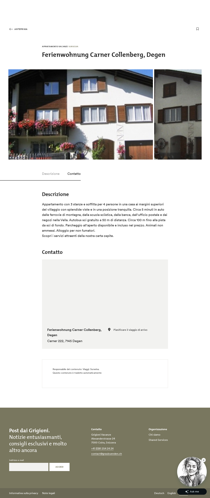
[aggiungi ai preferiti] (197, 29)
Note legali (48, 493)
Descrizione (51, 174)
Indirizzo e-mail (16, 460)
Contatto (74, 174)
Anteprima (21, 29)
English (172, 493)
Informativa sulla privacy (23, 493)
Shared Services (158, 439)
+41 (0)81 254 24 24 (102, 448)
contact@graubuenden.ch (106, 453)
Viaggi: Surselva (91, 369)
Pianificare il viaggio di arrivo (130, 329)
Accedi (59, 467)
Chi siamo (154, 434)
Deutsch (159, 493)
